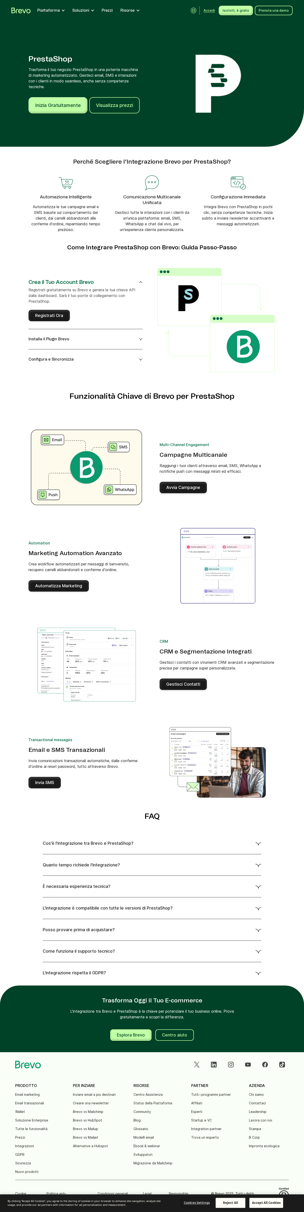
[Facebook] (265, 1064)
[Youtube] (248, 1064)
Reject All (230, 1203)
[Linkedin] (213, 1064)
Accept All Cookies (266, 1203)
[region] (152, 1203)
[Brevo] (21, 10)
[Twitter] (196, 1064)
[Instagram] (231, 1064)
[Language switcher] (193, 10)
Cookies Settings (197, 1203)
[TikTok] (282, 1064)
